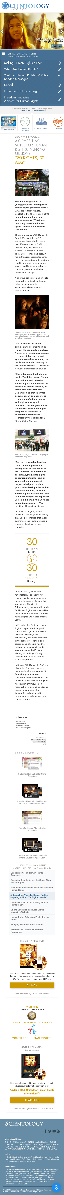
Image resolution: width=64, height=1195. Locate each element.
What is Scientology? (14, 1171)
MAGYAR (18, 1147)
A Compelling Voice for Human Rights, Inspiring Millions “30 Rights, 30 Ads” (29, 896)
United (8, 85)
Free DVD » (32, 985)
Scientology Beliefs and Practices (30, 1157)
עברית (18, 1144)
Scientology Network (34, 1169)
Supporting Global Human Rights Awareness (27, 874)
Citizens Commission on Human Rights (27, 1183)
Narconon (8, 1180)
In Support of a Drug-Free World (42, 1180)
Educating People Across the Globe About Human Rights (31, 881)
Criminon (50, 1178)
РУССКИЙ (33, 1145)
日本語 (25, 1145)
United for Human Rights (14, 1182)
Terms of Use (26, 1192)
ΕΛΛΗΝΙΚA (31, 1149)
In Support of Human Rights (22, 91)
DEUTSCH (10, 1147)
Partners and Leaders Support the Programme (27, 931)
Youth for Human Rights (34, 1182)
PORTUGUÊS (51, 1149)
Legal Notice (38, 1192)
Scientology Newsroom (32, 1171)
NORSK (26, 1147)
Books (29, 1159)
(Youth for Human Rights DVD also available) (32, 993)
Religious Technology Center (15, 1174)
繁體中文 (42, 1145)
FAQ (23, 1159)
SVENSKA (35, 1147)
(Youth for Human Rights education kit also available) (32, 1108)
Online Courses (39, 1159)
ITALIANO (40, 1149)
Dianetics (21, 1169)
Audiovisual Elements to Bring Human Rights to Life (29, 903)
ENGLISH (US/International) (15, 1142)
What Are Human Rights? (21, 69)
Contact (9, 1161)
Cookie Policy (15, 1192)
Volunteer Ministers (13, 1159)
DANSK (53, 1142)
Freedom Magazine (12, 1178)
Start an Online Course (36, 1174)
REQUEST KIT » (32, 1099)
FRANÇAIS (9, 1145)
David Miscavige (48, 1171)
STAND (24, 1178)
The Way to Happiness (25, 129)
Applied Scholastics (41, 128)
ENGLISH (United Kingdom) (37, 1142)
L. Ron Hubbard (11, 1157)
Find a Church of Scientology (24, 1161)
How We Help (8, 130)
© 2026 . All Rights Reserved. (27, 1190)
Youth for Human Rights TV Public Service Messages (26, 77)
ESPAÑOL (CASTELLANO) (15, 1149)
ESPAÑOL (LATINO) (48, 1147)
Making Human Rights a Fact (23, 63)
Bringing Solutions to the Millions (27, 924)
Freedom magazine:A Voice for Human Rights (21, 99)
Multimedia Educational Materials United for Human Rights (32, 888)
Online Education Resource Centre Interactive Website (27, 911)
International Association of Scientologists (36, 1176)
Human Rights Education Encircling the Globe (30, 918)
